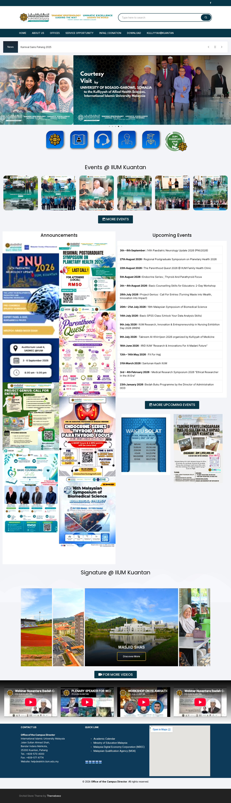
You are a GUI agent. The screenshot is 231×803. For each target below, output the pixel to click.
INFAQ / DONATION (110, 33)
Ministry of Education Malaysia (110, 742)
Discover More (131, 656)
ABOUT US (38, 33)
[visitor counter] (93, 761)
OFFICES (55, 33)
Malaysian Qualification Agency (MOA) (115, 750)
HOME (22, 33)
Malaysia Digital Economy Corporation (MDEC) (119, 746)
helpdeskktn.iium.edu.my (45, 761)
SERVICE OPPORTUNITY (79, 33)
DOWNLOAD (134, 33)
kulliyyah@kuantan (160, 33)
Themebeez (54, 795)
